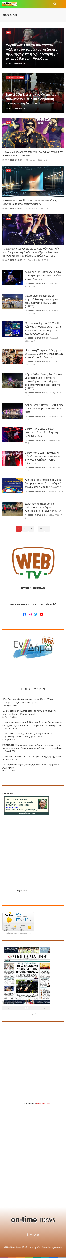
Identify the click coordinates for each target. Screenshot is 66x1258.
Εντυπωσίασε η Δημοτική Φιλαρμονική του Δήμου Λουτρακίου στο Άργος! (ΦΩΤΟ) (43, 507)
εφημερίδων (34, 1014)
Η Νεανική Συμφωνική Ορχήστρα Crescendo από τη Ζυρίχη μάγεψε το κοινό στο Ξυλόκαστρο (44, 354)
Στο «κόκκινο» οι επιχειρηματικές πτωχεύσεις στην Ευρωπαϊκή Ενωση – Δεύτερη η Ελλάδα (27, 735)
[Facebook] (24, 614)
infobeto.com (43, 1103)
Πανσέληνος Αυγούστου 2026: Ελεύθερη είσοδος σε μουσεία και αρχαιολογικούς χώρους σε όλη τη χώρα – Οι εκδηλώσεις (32, 724)
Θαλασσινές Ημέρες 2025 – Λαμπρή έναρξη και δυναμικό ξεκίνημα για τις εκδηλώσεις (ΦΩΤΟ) (41, 301)
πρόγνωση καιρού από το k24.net (18, 933)
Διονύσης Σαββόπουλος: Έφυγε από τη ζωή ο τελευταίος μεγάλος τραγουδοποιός (43, 276)
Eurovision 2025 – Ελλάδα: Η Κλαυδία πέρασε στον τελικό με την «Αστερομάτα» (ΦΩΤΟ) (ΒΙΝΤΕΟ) (42, 458)
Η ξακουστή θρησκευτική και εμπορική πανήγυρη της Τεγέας (32, 756)
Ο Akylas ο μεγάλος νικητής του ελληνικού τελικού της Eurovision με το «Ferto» (32, 153)
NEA (8, 32)
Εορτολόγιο (22, 890)
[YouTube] (42, 614)
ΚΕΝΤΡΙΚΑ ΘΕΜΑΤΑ (15, 77)
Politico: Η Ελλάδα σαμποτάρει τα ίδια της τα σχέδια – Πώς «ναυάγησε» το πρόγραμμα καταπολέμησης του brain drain (32, 747)
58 (41, 529)
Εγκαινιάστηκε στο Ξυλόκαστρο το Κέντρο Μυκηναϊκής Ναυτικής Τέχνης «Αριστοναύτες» (29, 712)
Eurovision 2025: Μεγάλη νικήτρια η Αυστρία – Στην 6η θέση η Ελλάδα (41, 432)
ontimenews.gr (13, 160)
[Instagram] (30, 614)
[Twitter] (36, 614)
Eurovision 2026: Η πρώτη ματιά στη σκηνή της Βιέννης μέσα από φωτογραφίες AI (29, 202)
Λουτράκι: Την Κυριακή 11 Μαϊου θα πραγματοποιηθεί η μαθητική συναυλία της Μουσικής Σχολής (43, 483)
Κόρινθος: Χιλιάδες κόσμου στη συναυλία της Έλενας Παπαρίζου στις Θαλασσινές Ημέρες (28, 701)
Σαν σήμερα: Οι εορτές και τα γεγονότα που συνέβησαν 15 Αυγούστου (30, 766)
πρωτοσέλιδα (22, 1014)
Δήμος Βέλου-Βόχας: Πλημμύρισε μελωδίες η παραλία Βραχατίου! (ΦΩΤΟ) (44, 409)
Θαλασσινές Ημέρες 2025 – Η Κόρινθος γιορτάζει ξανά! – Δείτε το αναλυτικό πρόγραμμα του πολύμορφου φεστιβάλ (43, 328)
